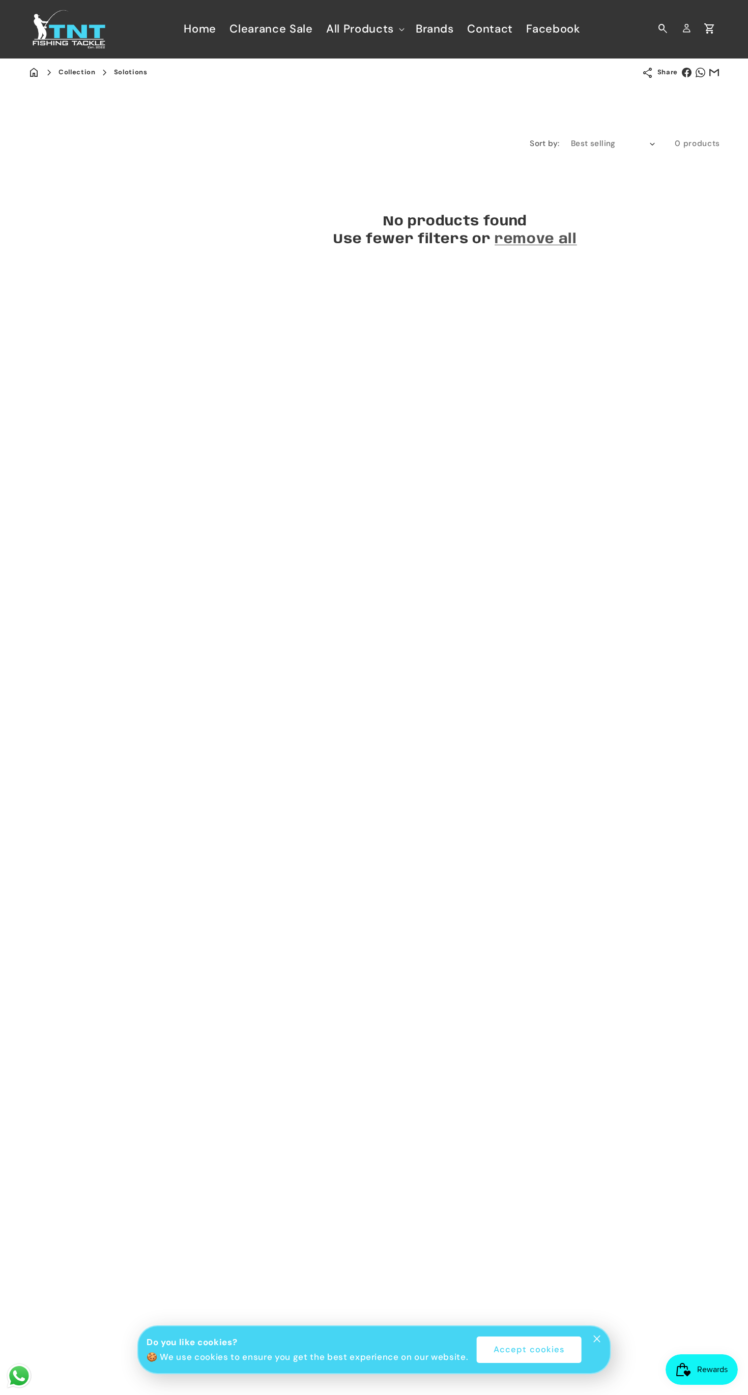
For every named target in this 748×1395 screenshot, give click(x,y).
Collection (77, 72)
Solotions (131, 72)
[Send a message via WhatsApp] (19, 1376)
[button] (364, 29)
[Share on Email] (714, 72)
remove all (536, 239)
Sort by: (545, 143)
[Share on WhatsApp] (700, 72)
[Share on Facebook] (687, 72)
